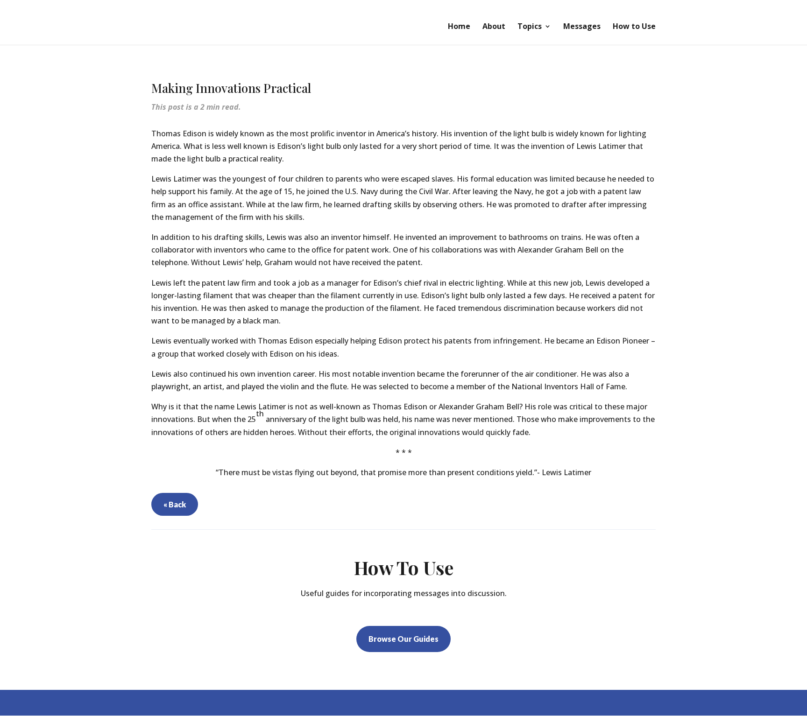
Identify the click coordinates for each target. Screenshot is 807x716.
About (493, 27)
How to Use (634, 27)
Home (459, 27)
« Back (174, 504)
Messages (582, 27)
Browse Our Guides (403, 638)
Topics (529, 27)
